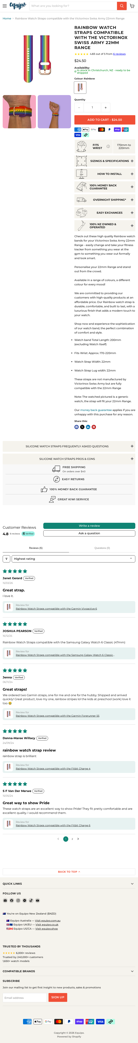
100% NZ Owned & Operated (103, 225)
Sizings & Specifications (109, 161)
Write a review (89, 525)
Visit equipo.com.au (47, 920)
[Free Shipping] (69, 469)
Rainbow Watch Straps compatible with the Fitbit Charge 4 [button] (53, 768)
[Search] (122, 6)
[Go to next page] (79, 839)
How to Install (109, 174)
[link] (104, 54)
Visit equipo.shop (46, 928)
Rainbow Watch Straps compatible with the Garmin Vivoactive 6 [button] (56, 608)
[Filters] (6, 558)
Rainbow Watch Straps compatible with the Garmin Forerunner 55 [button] (57, 715)
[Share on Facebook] (76, 427)
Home (7, 18)
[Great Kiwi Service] (69, 500)
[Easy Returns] (69, 480)
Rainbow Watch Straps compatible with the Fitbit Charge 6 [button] (53, 825)
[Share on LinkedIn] (88, 427)
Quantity (79, 99)
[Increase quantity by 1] (105, 107)
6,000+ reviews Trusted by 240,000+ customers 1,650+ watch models (23, 957)
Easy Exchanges (110, 212)
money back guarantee (96, 410)
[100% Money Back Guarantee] (69, 490)
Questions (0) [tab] (102, 547)
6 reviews (119, 54)
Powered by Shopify (69, 1036)
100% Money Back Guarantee (103, 187)
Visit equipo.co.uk (47, 924)
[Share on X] (82, 427)
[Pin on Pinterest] (94, 427)
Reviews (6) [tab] (36, 547)
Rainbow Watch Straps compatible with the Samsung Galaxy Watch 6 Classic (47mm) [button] (64, 655)
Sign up (57, 997)
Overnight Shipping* (109, 199)
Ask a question (89, 533)
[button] (8, 607)
